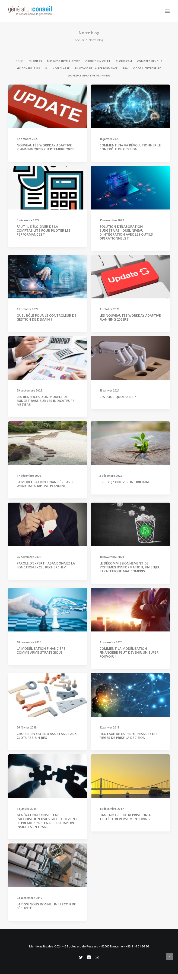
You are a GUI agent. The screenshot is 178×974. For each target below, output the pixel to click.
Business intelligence (63, 61)
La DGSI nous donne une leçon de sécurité (46, 906)
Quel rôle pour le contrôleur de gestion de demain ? (46, 317)
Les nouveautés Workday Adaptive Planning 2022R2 (130, 317)
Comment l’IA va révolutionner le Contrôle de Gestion (130, 147)
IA (46, 68)
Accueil (80, 40)
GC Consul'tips (28, 68)
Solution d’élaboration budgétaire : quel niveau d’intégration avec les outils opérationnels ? (126, 232)
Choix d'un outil (98, 61)
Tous (20, 61)
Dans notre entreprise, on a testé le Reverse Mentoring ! (125, 817)
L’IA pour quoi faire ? (117, 396)
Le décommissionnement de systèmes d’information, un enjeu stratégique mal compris (129, 567)
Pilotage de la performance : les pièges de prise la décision (128, 735)
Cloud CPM (124, 61)
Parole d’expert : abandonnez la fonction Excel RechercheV (46, 565)
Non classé (61, 68)
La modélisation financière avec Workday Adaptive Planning (45, 484)
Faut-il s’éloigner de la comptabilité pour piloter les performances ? (43, 230)
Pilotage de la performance (96, 68)
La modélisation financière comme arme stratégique (41, 650)
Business (35, 61)
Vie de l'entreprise (147, 68)
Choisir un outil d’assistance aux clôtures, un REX (47, 735)
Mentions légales (41, 946)
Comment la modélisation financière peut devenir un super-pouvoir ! (129, 652)
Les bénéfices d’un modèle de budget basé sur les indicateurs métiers (45, 400)
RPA (125, 68)
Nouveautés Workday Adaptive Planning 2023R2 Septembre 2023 (45, 147)
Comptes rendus (149, 61)
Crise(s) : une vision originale (125, 482)
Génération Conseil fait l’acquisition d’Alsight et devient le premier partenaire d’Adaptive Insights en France (47, 821)
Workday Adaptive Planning (89, 75)
